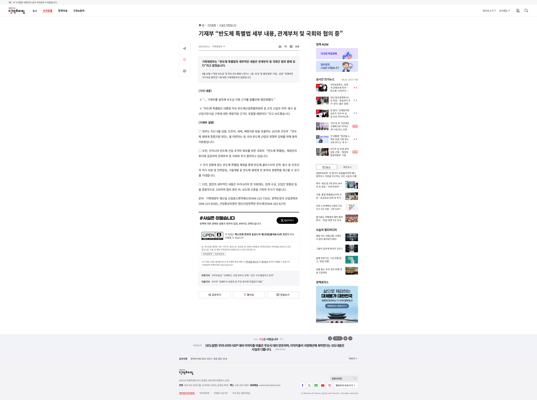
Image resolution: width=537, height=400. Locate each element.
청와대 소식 (488, 10)
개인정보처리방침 (187, 393)
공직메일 (503, 10)
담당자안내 (219, 253)
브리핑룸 (47, 11)
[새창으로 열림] (291, 46)
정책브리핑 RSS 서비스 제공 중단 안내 (209, 358)
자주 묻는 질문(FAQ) (241, 393)
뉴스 (35, 11)
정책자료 (63, 11)
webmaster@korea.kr (270, 385)
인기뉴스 (326, 167)
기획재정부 (218, 46)
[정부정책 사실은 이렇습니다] (337, 66)
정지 (345, 338)
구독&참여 (78, 11)
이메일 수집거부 (221, 393)
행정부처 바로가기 (344, 385)
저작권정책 (207, 253)
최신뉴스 (347, 167)
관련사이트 (337, 378)
